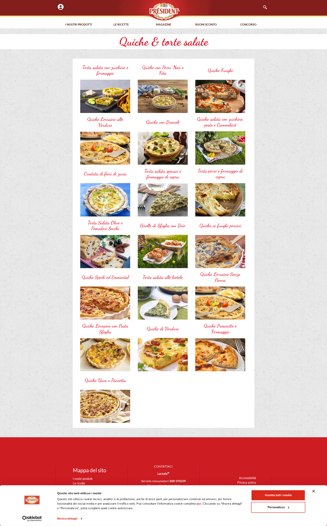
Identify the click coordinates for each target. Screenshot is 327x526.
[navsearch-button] (263, 7)
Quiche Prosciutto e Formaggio (220, 329)
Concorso (248, 24)
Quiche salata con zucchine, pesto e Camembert (220, 122)
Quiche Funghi (220, 70)
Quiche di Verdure (163, 328)
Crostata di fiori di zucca (105, 174)
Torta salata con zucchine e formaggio (105, 70)
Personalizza (276, 507)
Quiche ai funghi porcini (220, 225)
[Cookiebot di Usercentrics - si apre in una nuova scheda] (32, 518)
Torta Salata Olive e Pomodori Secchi (105, 225)
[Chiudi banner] (313, 491)
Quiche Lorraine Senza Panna (220, 277)
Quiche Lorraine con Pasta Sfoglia (105, 329)
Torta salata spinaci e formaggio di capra (162, 174)
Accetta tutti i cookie (278, 495)
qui (199, 503)
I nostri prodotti (78, 24)
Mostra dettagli (67, 518)
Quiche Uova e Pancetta (105, 380)
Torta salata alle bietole (163, 277)
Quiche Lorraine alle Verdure (105, 122)
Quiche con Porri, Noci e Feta (163, 70)
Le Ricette (121, 24)
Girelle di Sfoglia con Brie (162, 225)
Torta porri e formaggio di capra (220, 174)
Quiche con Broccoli (163, 122)
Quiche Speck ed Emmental (105, 277)
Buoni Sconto (206, 24)
